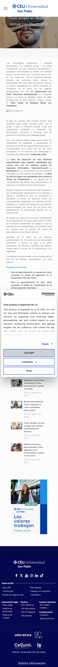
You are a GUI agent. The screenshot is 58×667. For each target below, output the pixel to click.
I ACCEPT (29, 353)
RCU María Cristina (45, 606)
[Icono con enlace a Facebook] (16, 575)
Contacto (44, 615)
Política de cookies (7, 616)
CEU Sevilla (26, 615)
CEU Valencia (27, 605)
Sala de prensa (47, 618)
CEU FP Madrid (28, 612)
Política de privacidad (7, 609)
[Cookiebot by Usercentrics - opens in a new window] (42, 294)
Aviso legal (7, 605)
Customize (27, 361)
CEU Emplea (35, 587)
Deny (29, 370)
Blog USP (7, 587)
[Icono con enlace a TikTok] (41, 575)
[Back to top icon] (52, 652)
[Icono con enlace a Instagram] (31, 575)
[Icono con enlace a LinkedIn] (36, 575)
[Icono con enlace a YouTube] (26, 575)
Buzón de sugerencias (13, 595)
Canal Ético (35, 595)
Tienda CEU (8, 591)
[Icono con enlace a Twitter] (21, 575)
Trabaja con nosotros (40, 591)
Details (45, 344)
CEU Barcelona (28, 608)
